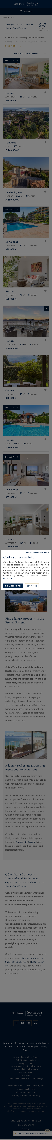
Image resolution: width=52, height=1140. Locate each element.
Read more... (8, 578)
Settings (32, 586)
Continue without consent (36, 552)
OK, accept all (13, 586)
